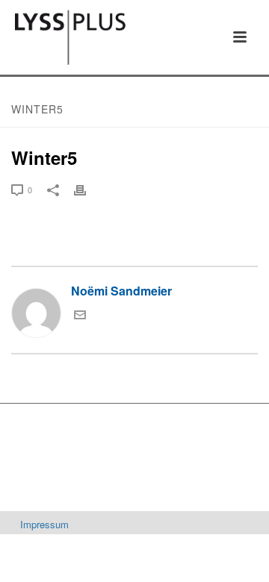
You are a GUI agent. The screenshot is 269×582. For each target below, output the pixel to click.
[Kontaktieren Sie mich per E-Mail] (80, 316)
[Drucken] (87, 189)
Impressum (44, 524)
